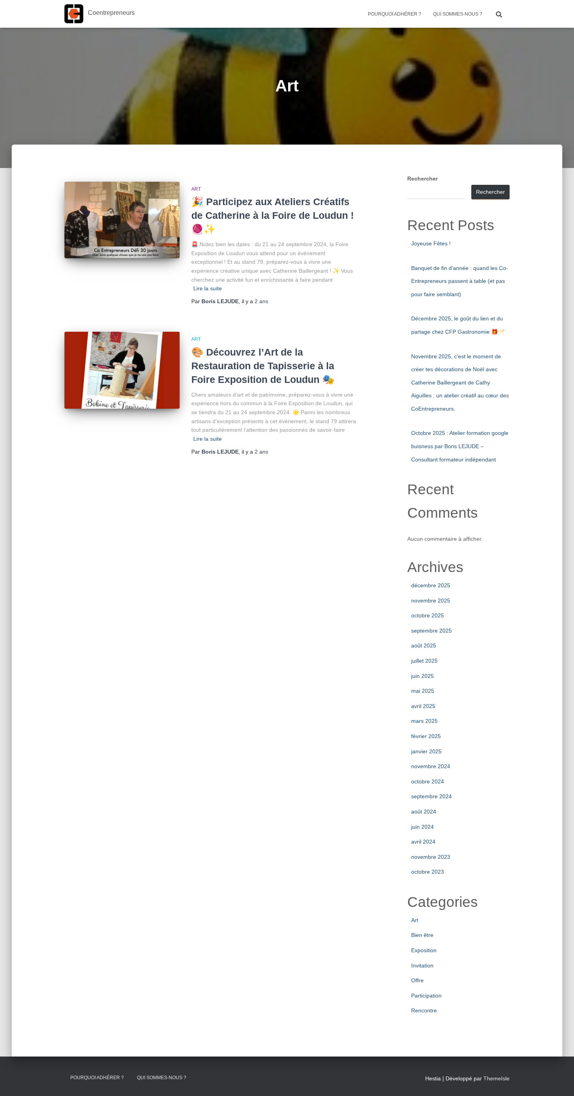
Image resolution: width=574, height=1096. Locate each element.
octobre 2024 (427, 781)
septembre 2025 (431, 631)
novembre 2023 (430, 857)
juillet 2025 (424, 661)
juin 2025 (422, 676)
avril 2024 (423, 842)
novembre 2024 (430, 766)
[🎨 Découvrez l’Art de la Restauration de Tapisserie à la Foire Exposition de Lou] (122, 370)
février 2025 (426, 736)
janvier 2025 (426, 751)
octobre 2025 (427, 615)
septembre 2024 (431, 796)
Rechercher (422, 178)
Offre (417, 980)
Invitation (422, 965)
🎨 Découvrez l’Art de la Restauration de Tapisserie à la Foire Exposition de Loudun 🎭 (262, 366)
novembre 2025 (430, 600)
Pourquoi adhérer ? (394, 14)
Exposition (424, 950)
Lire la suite (207, 288)
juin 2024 (422, 827)
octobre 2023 (427, 872)
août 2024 (423, 811)
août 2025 (423, 645)
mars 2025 (424, 721)
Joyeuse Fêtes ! (431, 243)
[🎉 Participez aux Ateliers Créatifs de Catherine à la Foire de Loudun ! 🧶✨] (122, 220)
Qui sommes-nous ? (457, 14)
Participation (426, 995)
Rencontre (424, 1010)
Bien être (422, 935)
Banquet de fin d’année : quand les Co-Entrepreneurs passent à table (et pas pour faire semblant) (459, 281)
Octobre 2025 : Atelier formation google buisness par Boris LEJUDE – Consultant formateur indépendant (459, 446)
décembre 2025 (430, 585)
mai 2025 (422, 691)
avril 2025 (423, 706)
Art (196, 189)
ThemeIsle (496, 1078)
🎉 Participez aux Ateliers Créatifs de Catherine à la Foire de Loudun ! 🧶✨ (272, 215)
